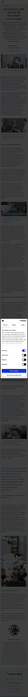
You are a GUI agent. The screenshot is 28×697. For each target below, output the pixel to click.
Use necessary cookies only (14, 375)
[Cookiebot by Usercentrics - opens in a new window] (20, 321)
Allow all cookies (14, 370)
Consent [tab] (5, 325)
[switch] (24, 355)
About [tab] (23, 325)
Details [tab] (14, 325)
